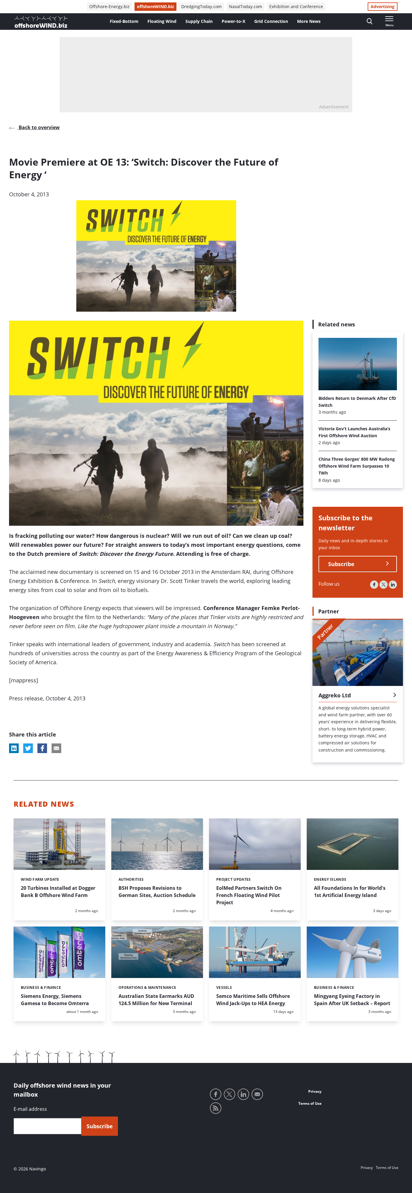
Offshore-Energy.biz (109, 6)
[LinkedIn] (393, 584)
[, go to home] (41, 22)
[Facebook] (374, 584)
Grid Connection (271, 21)
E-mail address (30, 1109)
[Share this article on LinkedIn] (14, 748)
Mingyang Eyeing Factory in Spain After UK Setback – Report (352, 1000)
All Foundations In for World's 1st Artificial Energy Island (349, 892)
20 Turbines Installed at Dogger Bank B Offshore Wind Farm (58, 892)
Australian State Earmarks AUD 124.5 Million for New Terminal (156, 1000)
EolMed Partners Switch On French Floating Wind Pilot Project (249, 895)
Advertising (383, 6)
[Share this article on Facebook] (42, 748)
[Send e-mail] (257, 1094)
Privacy (315, 1091)
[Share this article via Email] (56, 748)
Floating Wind (161, 21)
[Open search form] (369, 21)
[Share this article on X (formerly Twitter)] (28, 748)
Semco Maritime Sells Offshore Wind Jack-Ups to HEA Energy (253, 1000)
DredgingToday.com (201, 6)
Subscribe (341, 563)
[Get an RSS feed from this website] (215, 1108)
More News (309, 21)
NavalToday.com (245, 6)
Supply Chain (199, 21)
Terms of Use (310, 1103)
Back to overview (38, 127)
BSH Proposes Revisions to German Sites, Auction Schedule (157, 892)
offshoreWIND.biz (155, 6)
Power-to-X (233, 21)
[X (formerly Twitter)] (383, 584)
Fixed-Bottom (124, 21)
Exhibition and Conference (296, 6)
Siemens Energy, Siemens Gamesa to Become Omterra (55, 1000)
